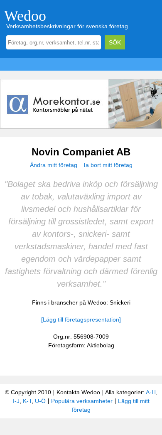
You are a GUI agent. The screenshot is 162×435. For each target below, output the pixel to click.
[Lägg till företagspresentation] (81, 319)
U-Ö (40, 401)
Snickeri (120, 302)
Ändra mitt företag (53, 165)
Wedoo (25, 15)
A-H (151, 392)
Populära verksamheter (82, 401)
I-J (16, 401)
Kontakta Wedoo (78, 392)
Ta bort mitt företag (108, 165)
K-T (27, 401)
